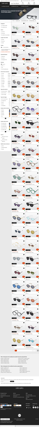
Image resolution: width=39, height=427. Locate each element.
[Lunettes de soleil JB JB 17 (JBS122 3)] (18, 177)
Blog (26, 398)
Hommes (3, 33)
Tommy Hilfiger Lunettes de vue (25, 371)
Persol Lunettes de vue (23, 367)
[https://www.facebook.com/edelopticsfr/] (33, 408)
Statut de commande (29, 399)
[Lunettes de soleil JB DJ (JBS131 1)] (18, 218)
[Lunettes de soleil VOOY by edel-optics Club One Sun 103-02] (18, 190)
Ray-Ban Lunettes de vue (5, 367)
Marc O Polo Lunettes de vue (5, 371)
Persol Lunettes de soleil (5, 360)
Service (14, 393)
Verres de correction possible (5, 137)
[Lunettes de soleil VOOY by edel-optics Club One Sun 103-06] (18, 326)
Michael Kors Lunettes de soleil (23, 359)
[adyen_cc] (1, 405)
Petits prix (3, 56)
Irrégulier (3, 81)
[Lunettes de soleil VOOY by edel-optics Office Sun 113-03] (18, 231)
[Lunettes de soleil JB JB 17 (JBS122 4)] (18, 150)
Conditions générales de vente (5, 421)
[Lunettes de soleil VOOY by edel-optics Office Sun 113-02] (18, 122)
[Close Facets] (5, 21)
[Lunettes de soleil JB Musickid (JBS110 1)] (18, 68)
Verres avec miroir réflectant (4, 140)
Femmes (3, 31)
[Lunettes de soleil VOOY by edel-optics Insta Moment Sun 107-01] (18, 272)
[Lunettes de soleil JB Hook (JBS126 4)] (18, 340)
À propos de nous (3, 393)
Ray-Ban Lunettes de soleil (5, 358)
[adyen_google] (1, 407)
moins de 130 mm (5, 47)
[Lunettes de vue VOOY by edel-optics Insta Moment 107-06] (18, 313)
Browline (3, 78)
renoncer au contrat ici (5, 419)
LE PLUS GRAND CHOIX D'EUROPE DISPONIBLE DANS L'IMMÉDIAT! (11, 1)
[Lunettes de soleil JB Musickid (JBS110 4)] (18, 54)
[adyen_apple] (10, 405)
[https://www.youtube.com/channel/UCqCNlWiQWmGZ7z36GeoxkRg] (37, 408)
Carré (3, 75)
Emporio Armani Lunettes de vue (6, 372)
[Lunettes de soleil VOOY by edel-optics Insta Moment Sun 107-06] (18, 136)
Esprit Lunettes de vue (23, 372)
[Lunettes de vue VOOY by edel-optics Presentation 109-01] (18, 245)
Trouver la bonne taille (5, 51)
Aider (27, 393)
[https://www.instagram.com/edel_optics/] (35, 408)
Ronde (3, 73)
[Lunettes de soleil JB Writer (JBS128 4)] (18, 95)
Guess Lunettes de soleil (22, 360)
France (33, 0)
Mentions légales (9, 422)
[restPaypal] (7, 405)
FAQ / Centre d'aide (29, 394)
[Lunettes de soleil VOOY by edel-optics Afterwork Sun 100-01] (18, 204)
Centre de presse (3, 394)
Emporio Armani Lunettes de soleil (23, 358)
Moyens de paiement (16, 394)
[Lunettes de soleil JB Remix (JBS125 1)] (18, 163)
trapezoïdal (3, 105)
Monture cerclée (4, 91)
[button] (5, 3)
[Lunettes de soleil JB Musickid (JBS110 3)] (18, 27)
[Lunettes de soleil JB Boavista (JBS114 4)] (18, 258)
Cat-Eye (3, 80)
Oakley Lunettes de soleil (5, 359)
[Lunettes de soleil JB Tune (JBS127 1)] (18, 82)
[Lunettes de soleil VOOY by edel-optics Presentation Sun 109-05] (18, 41)
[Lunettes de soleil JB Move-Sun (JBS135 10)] (18, 299)
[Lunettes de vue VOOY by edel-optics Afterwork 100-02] (18, 109)
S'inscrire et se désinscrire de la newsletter (31, 396)
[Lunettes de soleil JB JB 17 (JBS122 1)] (18, 286)
